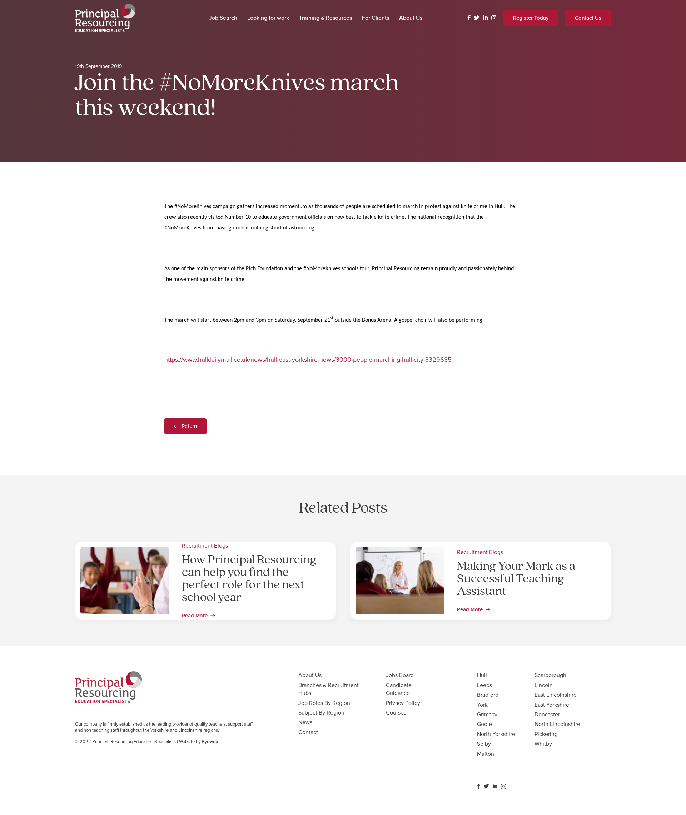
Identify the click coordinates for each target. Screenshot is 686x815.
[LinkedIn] (485, 17)
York (482, 705)
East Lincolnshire (556, 695)
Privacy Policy (403, 703)
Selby (484, 744)
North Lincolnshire (557, 724)
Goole (484, 724)
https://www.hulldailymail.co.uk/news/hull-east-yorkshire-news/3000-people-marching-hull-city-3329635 (308, 359)
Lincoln (544, 685)
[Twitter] (476, 17)
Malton (485, 754)
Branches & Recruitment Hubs (328, 689)
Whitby (543, 744)
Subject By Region (321, 712)
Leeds (484, 685)
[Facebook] (469, 17)
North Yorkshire (496, 734)
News (305, 722)
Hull (482, 675)
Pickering (546, 734)
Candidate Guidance (399, 689)
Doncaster (547, 714)
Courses (396, 712)
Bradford (487, 695)
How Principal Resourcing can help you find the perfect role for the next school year (249, 579)
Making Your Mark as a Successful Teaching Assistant (516, 579)
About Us (310, 675)
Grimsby (487, 714)
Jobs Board (400, 675)
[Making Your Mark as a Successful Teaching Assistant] (400, 552)
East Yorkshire (552, 705)
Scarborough (550, 675)
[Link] (105, 18)
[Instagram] (493, 18)
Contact (308, 732)
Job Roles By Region (324, 703)
